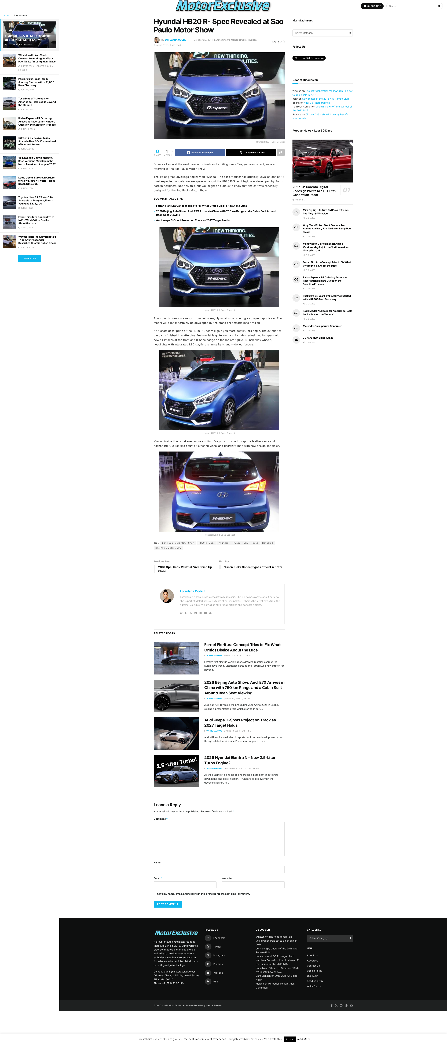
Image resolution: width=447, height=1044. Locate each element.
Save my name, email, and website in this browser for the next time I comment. (203, 893)
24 (249, 655)
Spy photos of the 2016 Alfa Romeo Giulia (326, 98)
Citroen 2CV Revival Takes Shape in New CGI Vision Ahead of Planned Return (37, 141)
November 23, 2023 (236, 768)
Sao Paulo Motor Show (168, 548)
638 (257, 768)
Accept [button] (290, 1039)
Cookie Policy (314, 970)
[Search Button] (439, 6)
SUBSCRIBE (374, 6)
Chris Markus (214, 655)
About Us (312, 955)
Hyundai (252, 39)
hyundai (223, 543)
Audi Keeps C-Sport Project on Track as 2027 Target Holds (193, 220)
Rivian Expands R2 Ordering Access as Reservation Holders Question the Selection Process (37, 121)
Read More (303, 1039)
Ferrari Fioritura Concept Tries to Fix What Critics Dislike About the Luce (36, 220)
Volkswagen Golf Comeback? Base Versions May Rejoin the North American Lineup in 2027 (37, 160)
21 (251, 698)
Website (227, 878)
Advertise (312, 960)
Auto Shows (223, 39)
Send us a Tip (315, 980)
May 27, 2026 (232, 655)
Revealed (267, 543)
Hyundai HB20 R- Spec (245, 543)
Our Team (312, 975)
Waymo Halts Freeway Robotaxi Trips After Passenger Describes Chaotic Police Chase (37, 239)
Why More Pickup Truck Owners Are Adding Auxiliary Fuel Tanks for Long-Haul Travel (37, 58)
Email (158, 878)
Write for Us (314, 986)
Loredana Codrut (176, 39)
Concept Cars (239, 39)
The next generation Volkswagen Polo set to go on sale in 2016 (276, 940)
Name (158, 862)
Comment (161, 818)
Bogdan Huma (214, 768)
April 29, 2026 (232, 698)
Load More (29, 258)
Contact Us (313, 965)
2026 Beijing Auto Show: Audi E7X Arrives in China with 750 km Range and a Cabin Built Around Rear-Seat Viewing (244, 687)
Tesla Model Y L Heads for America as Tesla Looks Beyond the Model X (37, 101)
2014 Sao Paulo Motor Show (178, 543)
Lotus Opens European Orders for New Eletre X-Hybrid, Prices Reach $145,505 (36, 180)
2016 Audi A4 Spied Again (318, 337)
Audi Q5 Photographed (317, 102)
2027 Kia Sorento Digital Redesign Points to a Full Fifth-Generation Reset (314, 191)
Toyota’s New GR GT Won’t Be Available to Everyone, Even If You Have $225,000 (35, 200)
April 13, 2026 (232, 731)
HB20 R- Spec (207, 543)
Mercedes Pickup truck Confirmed (322, 326)
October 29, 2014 (203, 39)
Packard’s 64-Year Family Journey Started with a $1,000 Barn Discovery (36, 82)
